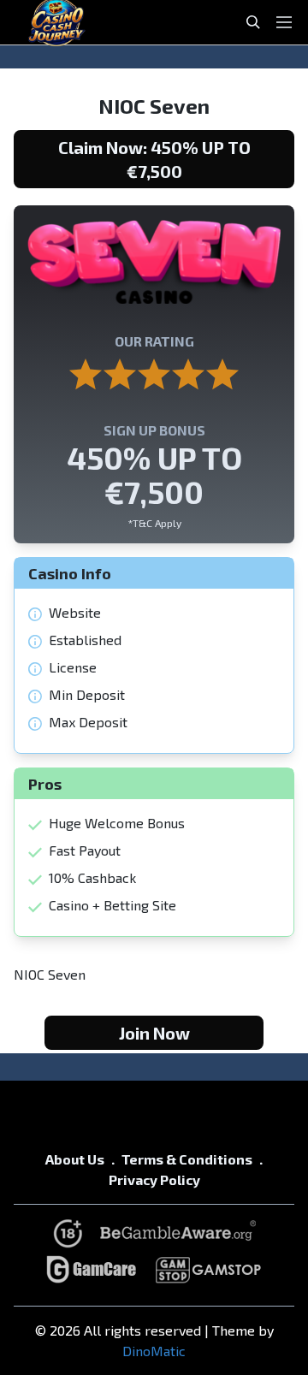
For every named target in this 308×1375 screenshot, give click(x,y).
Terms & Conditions (186, 1159)
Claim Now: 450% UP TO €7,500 (154, 159)
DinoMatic (154, 1350)
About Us (74, 1159)
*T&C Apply (154, 523)
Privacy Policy (154, 1179)
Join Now (154, 1032)
